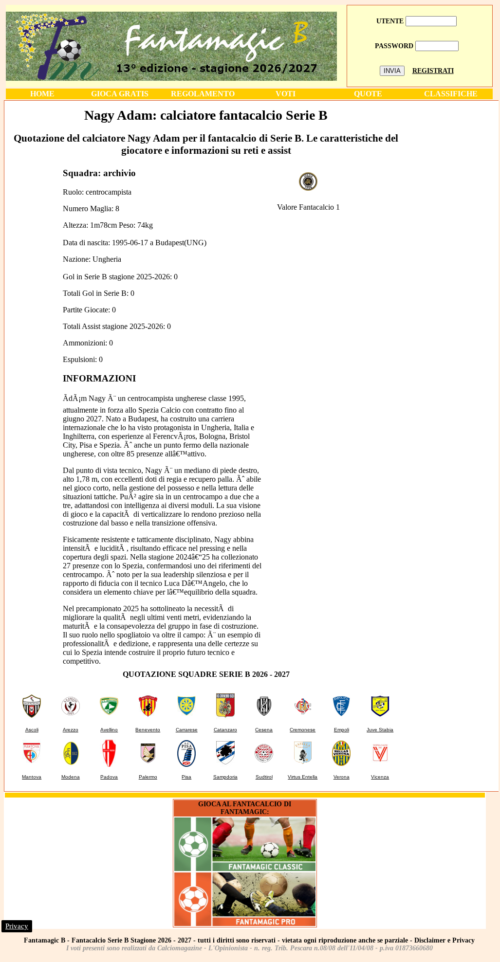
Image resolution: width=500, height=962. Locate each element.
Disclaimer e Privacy (444, 940)
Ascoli (31, 729)
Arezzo (70, 729)
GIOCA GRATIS (119, 94)
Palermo (148, 777)
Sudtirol (264, 777)
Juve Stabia (380, 729)
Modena (70, 777)
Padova (109, 777)
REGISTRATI (433, 70)
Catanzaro (225, 729)
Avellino (109, 729)
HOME (42, 94)
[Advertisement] (453, 248)
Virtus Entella (302, 777)
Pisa (186, 777)
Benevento (147, 729)
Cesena (264, 729)
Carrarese (187, 729)
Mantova (31, 777)
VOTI (286, 94)
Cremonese (302, 729)
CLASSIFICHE (451, 94)
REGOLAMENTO (203, 94)
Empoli (341, 729)
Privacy (16, 926)
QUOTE (368, 94)
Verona (341, 777)
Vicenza (380, 777)
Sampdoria (225, 777)
